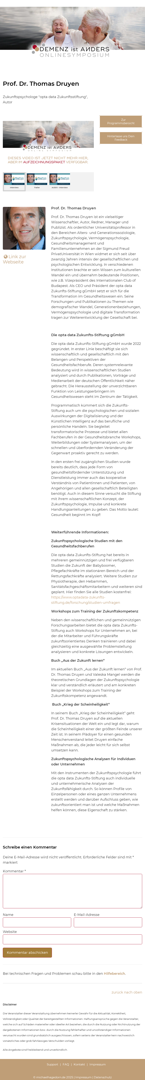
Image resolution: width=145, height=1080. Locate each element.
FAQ (66, 1064)
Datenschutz (103, 1077)
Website (10, 932)
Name (8, 915)
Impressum (97, 1064)
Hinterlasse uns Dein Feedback (120, 138)
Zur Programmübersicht (121, 121)
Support (52, 1064)
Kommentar (14, 871)
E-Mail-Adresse (86, 915)
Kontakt (79, 1064)
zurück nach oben (127, 992)
